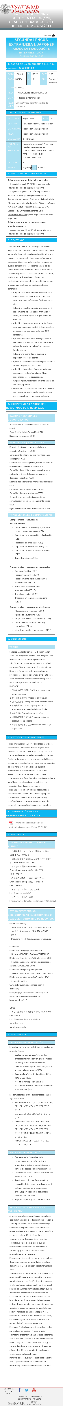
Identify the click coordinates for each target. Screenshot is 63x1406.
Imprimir (47, 35)
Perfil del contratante (23, 1397)
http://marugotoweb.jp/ (20, 893)
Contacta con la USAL (8, 1390)
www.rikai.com (16, 1023)
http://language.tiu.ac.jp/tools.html (24, 1019)
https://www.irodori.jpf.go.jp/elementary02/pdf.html (32, 901)
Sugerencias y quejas (36, 1397)
